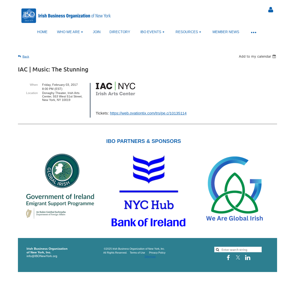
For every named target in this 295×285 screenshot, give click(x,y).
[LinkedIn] (248, 257)
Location (32, 93)
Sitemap (150, 256)
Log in (270, 9)
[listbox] (258, 56)
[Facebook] (228, 257)
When (34, 84)
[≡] (253, 32)
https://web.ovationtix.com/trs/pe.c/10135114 (148, 113)
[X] (238, 257)
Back (25, 56)
